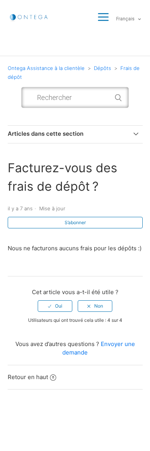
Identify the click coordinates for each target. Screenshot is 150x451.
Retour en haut (28, 377)
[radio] (55, 306)
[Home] (29, 16)
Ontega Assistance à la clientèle (46, 68)
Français (126, 19)
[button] (103, 17)
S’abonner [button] (75, 222)
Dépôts (102, 68)
